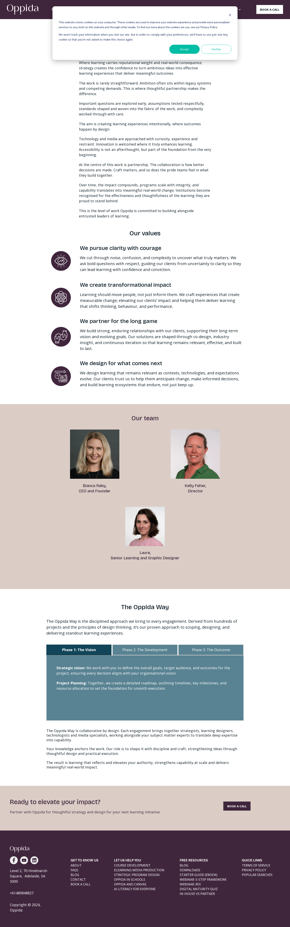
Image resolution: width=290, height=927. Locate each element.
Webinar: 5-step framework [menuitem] (203, 879)
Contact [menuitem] (78, 879)
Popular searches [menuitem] (257, 875)
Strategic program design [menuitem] (137, 875)
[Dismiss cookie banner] (230, 14)
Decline (216, 49)
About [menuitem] (76, 865)
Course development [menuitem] (132, 865)
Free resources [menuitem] (194, 860)
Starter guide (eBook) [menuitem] (198, 875)
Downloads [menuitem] (190, 870)
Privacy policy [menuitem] (254, 870)
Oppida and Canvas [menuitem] (130, 884)
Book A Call (237, 806)
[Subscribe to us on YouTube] (24, 860)
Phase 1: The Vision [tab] (79, 649)
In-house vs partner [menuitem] (197, 894)
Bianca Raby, (94, 485)
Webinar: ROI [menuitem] (190, 884)
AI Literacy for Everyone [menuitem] (135, 889)
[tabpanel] (145, 687)
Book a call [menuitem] (81, 884)
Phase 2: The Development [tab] (144, 649)
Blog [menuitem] (75, 875)
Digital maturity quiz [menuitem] (199, 889)
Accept (184, 49)
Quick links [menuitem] (252, 860)
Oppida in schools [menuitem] (129, 879)
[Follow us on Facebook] (14, 860)
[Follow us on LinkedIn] (34, 860)
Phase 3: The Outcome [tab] (211, 649)
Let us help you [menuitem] (127, 860)
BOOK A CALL (269, 9)
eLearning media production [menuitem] (139, 870)
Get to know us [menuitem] (84, 860)
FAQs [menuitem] (74, 870)
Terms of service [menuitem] (256, 865)
